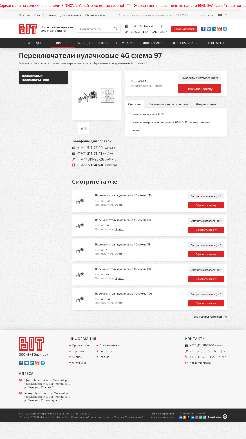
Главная (24, 63)
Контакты (216, 43)
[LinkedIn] (192, 417)
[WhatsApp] (200, 417)
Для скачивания (70, 15)
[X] (188, 417)
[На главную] (31, 344)
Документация (206, 104)
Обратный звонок (184, 28)
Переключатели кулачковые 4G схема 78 (123, 244)
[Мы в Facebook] (203, 29)
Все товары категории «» (210, 316)
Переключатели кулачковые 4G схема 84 (123, 269)
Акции (104, 43)
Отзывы (51, 15)
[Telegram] (204, 417)
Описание (134, 104)
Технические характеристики (168, 104)
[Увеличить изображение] (96, 95)
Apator (158, 85)
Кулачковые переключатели (69, 63)
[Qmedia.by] (217, 416)
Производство (34, 43)
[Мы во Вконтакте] (209, 29)
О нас (37, 15)
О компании (125, 43)
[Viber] (196, 417)
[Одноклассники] (184, 417)
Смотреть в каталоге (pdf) (200, 77)
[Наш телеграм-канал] (225, 29)
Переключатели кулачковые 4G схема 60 (123, 219)
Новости (24, 15)
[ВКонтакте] (180, 417)
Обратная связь (95, 15)
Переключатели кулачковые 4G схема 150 (123, 195)
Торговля (62, 43)
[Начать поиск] (115, 29)
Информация (154, 43)
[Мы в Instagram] (219, 29)
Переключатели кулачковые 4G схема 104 (123, 293)
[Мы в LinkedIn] (214, 29)
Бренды (84, 43)
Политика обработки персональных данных (162, 415)
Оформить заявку (200, 89)
